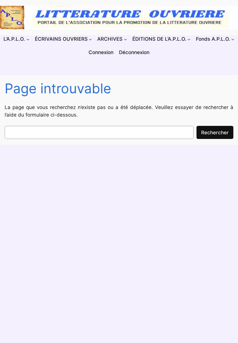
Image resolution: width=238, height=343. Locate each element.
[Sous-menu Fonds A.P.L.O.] (232, 38)
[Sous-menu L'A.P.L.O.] (27, 38)
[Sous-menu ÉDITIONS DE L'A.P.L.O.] (188, 38)
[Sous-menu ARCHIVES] (125, 38)
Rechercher (215, 132)
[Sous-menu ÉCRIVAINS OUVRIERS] (90, 38)
